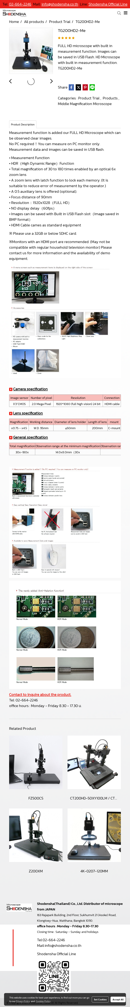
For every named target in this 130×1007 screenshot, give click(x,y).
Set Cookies (100, 999)
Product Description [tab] (23, 124)
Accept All (118, 999)
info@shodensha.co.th (63, 945)
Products (110, 98)
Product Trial (89, 98)
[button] (118, 13)
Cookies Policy (43, 1001)
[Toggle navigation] (125, 13)
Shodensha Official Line (108, 4)
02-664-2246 (27, 700)
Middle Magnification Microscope (85, 104)
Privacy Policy (23, 1001)
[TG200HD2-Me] (31, 51)
